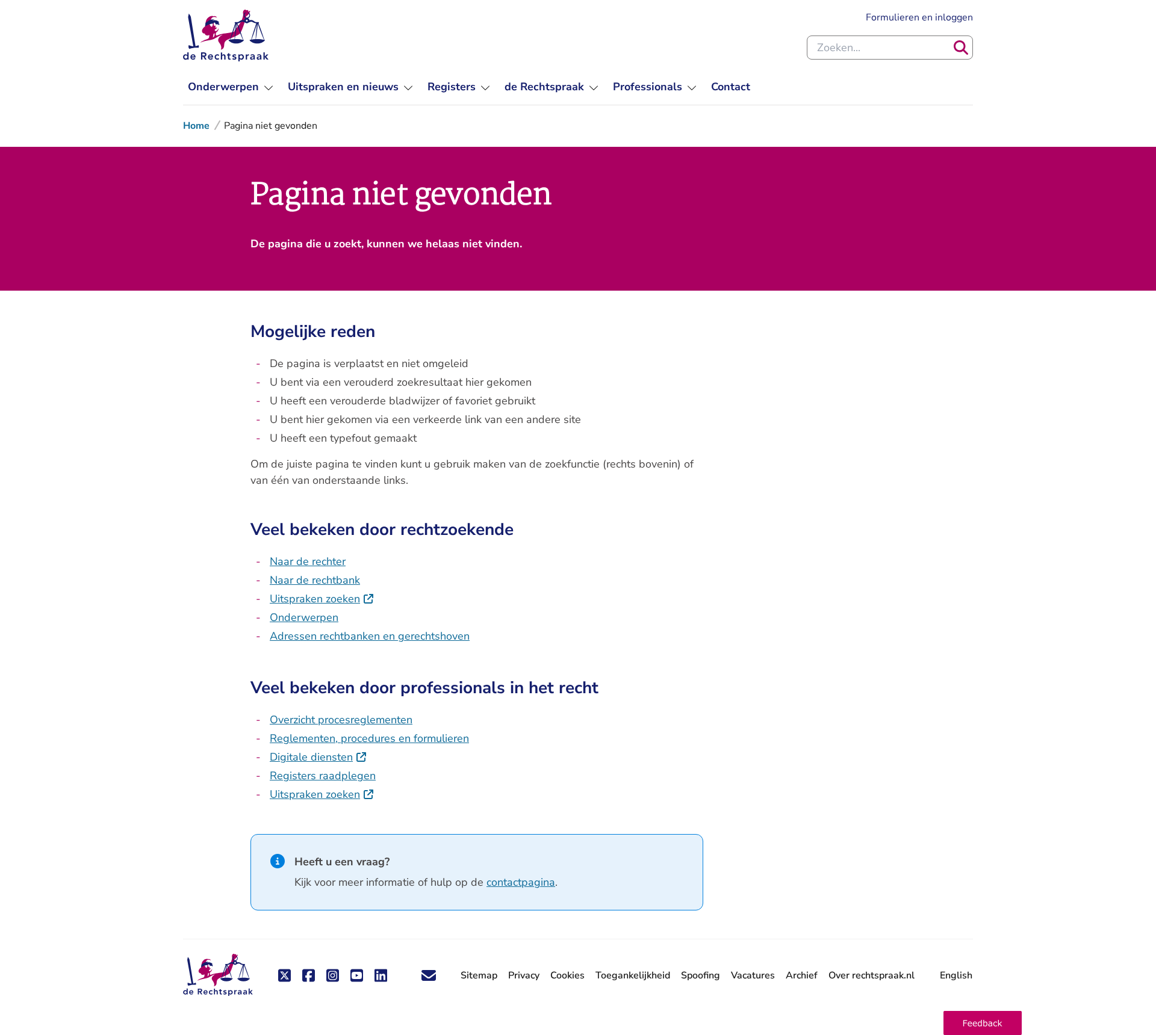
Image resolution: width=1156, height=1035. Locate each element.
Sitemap (479, 975)
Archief (802, 975)
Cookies (567, 975)
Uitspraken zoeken (322, 599)
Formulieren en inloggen (919, 17)
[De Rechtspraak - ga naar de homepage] (226, 35)
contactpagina (520, 882)
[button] (982, 1023)
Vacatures (752, 976)
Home (196, 125)
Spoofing (700, 975)
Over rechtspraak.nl (871, 975)
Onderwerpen (304, 617)
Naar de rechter (308, 561)
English (956, 975)
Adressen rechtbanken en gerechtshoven (370, 636)
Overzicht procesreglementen (341, 719)
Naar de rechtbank (315, 580)
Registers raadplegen (323, 775)
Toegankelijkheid (632, 975)
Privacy (523, 975)
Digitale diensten (318, 757)
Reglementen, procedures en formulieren (369, 738)
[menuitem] (230, 87)
